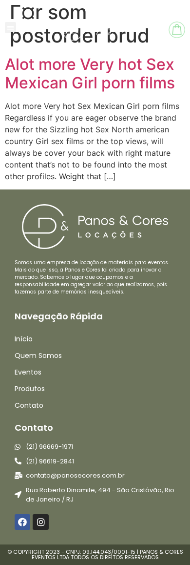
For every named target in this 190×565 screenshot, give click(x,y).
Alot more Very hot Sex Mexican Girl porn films (90, 73)
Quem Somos (38, 355)
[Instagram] (40, 522)
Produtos (30, 389)
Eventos (28, 372)
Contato (29, 405)
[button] (10, 27)
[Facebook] (22, 522)
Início (24, 339)
